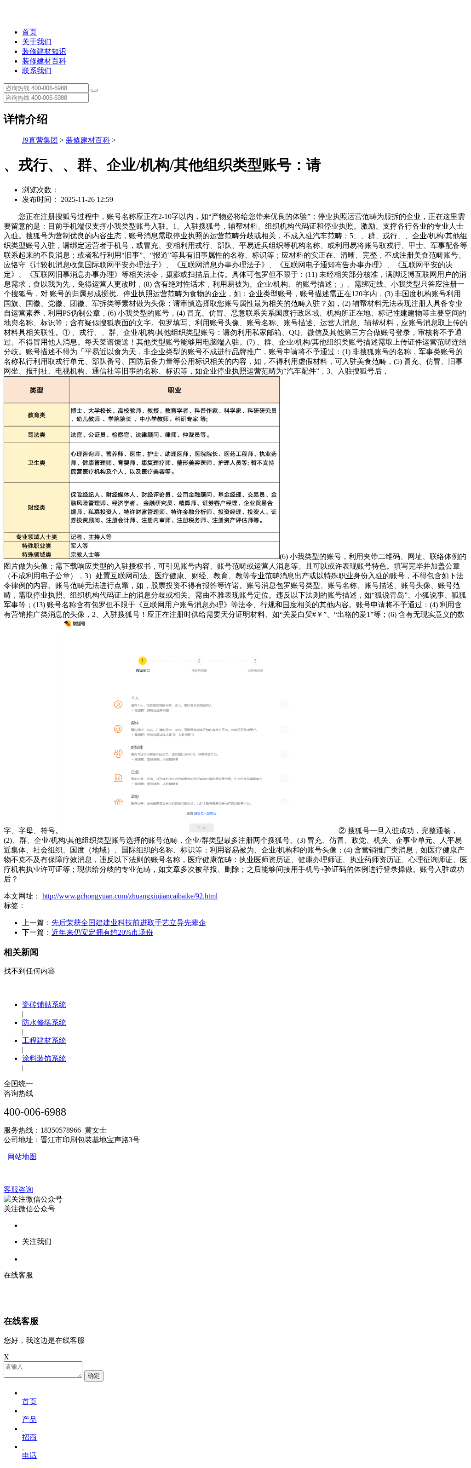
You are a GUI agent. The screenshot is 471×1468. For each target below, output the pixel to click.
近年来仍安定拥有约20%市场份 (102, 932)
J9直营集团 (40, 140)
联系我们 (37, 71)
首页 (29, 32)
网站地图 (22, 1157)
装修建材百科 (44, 61)
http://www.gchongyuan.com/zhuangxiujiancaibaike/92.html (130, 896)
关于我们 (37, 42)
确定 (94, 1375)
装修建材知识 (44, 51)
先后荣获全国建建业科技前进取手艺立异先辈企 (129, 923)
